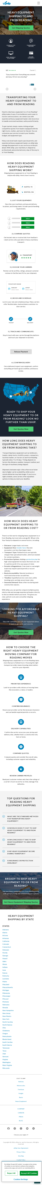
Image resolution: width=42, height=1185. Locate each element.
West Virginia (7, 1065)
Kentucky (5, 976)
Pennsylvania (6, 1036)
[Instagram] (14, 1128)
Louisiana (5, 979)
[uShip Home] (7, 3)
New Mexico (6, 1016)
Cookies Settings (21, 1179)
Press (21, 1117)
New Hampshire (8, 1010)
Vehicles (21, 1081)
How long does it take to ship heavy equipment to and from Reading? (21, 842)
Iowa (4, 970)
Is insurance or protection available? (20, 862)
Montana (5, 1002)
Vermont (5, 1056)
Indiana (4, 967)
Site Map (21, 1156)
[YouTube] (27, 1128)
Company (21, 1109)
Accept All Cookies (29, 1173)
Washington (6, 1062)
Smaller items (21, 548)
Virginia (5, 1059)
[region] (22, 1171)
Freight (21, 1093)
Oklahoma (6, 1030)
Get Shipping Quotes (21, 28)
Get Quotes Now (21, 429)
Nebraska (5, 1005)
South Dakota (7, 1045)
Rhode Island (6, 1039)
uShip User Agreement (21, 1148)
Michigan (5, 990)
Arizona (5, 935)
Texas (4, 1051)
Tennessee (5, 1048)
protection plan (32, 559)
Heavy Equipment (21, 1101)
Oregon (5, 1033)
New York (5, 1019)
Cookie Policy (21, 1160)
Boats (21, 1097)
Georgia (5, 955)
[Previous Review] (7, 89)
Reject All (11, 1173)
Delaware (5, 950)
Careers (21, 1113)
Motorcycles (21, 1085)
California (5, 941)
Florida (4, 953)
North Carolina (7, 1022)
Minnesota (6, 993)
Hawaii (4, 958)
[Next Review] (35, 89)
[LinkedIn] (33, 1128)
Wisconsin (5, 1068)
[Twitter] (21, 1128)
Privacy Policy (21, 1152)
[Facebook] (8, 1128)
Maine (4, 981)
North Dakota (7, 1025)
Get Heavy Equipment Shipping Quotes (21, 902)
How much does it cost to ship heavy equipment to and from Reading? (21, 830)
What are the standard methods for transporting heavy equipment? (22, 818)
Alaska (4, 932)
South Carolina (7, 1042)
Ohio (4, 1028)
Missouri (5, 999)
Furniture (21, 1089)
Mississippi (6, 996)
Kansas (4, 973)
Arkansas (5, 938)
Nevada (5, 1007)
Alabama (5, 930)
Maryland (5, 984)
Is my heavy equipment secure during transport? (21, 852)
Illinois (4, 964)
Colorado (5, 944)
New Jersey (6, 1013)
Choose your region (20, 1135)
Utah (4, 1054)
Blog (21, 1120)
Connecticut (6, 947)
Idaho (4, 961)
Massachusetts (7, 987)
